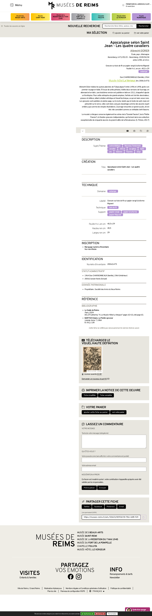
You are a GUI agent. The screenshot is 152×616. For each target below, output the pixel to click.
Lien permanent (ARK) (89, 513)
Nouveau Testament (132, 146)
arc (110, 152)
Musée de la (60, 17)
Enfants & (28, 577)
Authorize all (88, 614)
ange (139, 152)
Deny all (100, 614)
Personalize (112, 614)
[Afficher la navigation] (12, 5)
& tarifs (121, 574)
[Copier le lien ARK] (143, 517)
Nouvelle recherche (84, 26)
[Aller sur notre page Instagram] (79, 576)
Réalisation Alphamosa (53, 588)
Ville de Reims (22, 588)
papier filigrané (115, 215)
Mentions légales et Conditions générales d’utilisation (86, 588)
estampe (143, 71)
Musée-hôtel (121, 17)
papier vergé (114, 212)
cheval (122, 149)
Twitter (87, 507)
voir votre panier (143, 33)
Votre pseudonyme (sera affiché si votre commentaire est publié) (105, 456)
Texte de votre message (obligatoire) (95, 433)
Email (121, 507)
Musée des (20, 17)
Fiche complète (106, 395)
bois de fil (113, 207)
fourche (129, 152)
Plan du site (51, 591)
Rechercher (144, 26)
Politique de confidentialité (120, 588)
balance (119, 152)
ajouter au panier (122, 33)
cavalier (112, 149)
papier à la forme (130, 212)
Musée (40, 17)
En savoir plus (130, 6)
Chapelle (101, 17)
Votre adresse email (89, 465)
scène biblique (114, 146)
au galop (132, 149)
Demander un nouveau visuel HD (94, 379)
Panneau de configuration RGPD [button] (72, 591)
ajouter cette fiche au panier (96, 412)
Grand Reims (35, 588)
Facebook (98, 507)
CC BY (99, 374)
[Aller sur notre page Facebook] (71, 576)
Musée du (80, 17)
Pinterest (111, 507)
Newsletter (115, 577)
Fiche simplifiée (90, 395)
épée (142, 149)
